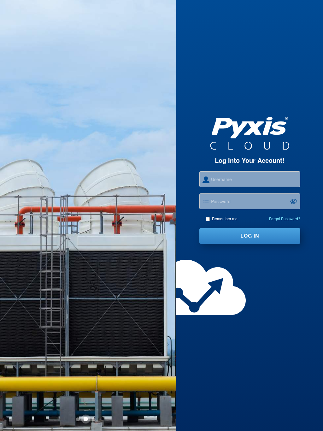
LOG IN (249, 235)
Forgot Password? (284, 218)
